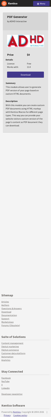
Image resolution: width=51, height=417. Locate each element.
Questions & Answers (11, 308)
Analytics (5, 360)
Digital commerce (10, 349)
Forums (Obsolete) (10, 325)
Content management (12, 343)
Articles (5, 301)
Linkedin (5, 388)
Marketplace (7, 322)
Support (5, 318)
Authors (5, 305)
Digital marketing (10, 346)
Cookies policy (20, 415)
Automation (7, 356)
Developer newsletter (12, 394)
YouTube (5, 381)
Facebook (6, 378)
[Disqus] (25, 170)
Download (25, 74)
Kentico (17, 412)
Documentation (9, 315)
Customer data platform (13, 353)
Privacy (7, 415)
